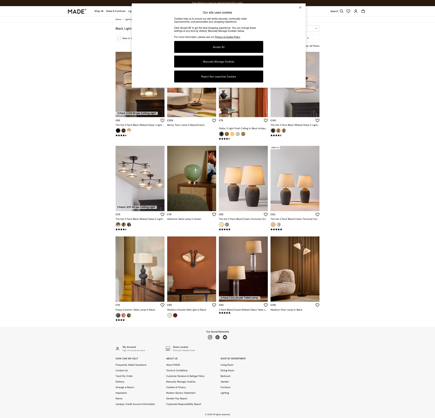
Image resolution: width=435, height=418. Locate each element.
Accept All (219, 47)
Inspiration (121, 392)
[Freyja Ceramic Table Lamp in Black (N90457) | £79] (140, 269)
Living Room (227, 364)
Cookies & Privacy (176, 387)
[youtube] (225, 337)
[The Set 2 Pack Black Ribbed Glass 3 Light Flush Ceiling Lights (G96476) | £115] (140, 178)
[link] (336, 11)
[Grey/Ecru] (227, 225)
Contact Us (122, 370)
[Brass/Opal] (232, 134)
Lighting (225, 392)
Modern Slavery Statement (180, 392)
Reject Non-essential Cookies (218, 76)
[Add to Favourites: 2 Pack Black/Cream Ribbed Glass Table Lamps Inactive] (266, 305)
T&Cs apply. (237, 3)
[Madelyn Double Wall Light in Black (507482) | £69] (191, 269)
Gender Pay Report (176, 398)
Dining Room (227, 370)
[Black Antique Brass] (221, 134)
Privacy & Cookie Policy (227, 37)
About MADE (173, 364)
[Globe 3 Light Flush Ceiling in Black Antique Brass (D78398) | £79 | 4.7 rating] (243, 139)
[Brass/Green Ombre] (227, 134)
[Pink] (243, 134)
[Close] (300, 7)
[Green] (129, 315)
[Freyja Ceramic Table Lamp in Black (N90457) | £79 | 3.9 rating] (140, 320)
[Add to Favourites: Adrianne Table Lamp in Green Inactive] (214, 214)
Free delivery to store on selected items (211, 3)
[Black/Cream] (221, 224)
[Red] (175, 315)
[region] (219, 45)
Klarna (119, 398)
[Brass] (123, 131)
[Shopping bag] (363, 11)
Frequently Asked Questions (131, 364)
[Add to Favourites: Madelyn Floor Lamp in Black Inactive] (317, 305)
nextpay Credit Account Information (135, 404)
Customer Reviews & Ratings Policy (185, 376)
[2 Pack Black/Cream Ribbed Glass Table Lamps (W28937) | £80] (243, 269)
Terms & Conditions (177, 370)
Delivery (120, 381)
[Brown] (123, 315)
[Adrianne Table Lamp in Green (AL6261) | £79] (191, 178)
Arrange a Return (125, 387)
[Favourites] (348, 11)
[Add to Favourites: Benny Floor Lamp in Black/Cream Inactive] (214, 120)
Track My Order (124, 376)
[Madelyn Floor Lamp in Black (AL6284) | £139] (295, 269)
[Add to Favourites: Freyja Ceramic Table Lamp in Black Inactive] (162, 305)
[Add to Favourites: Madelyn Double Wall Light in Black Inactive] (214, 305)
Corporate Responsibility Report (183, 404)
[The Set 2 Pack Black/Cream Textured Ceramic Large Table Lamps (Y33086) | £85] (243, 178)
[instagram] (210, 337)
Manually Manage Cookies (180, 381)
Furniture (225, 387)
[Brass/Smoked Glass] (238, 134)
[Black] (118, 130)
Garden (225, 381)
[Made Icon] (77, 11)
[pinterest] (217, 337)
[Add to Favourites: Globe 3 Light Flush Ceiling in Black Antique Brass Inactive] (266, 120)
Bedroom (225, 376)
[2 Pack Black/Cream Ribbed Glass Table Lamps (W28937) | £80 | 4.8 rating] (243, 313)
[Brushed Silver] (129, 131)
